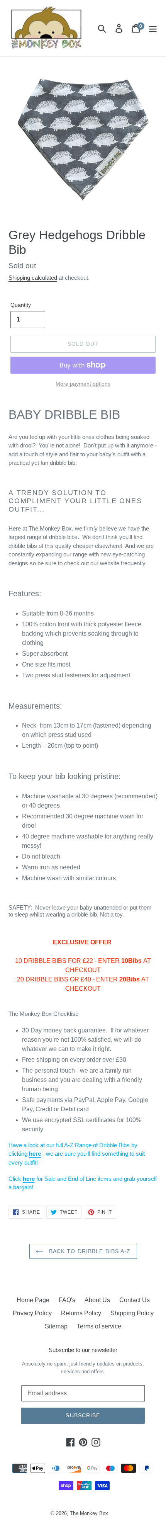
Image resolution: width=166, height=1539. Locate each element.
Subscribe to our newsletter (83, 1350)
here (35, 1153)
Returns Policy (81, 1313)
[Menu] (152, 28)
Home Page (33, 1300)
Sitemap (56, 1326)
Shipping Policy (132, 1313)
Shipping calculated (32, 277)
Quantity (20, 305)
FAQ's (67, 1300)
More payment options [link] (83, 384)
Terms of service (99, 1326)
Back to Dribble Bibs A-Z (89, 1251)
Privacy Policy (32, 1313)
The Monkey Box (89, 1513)
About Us (97, 1300)
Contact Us (134, 1300)
